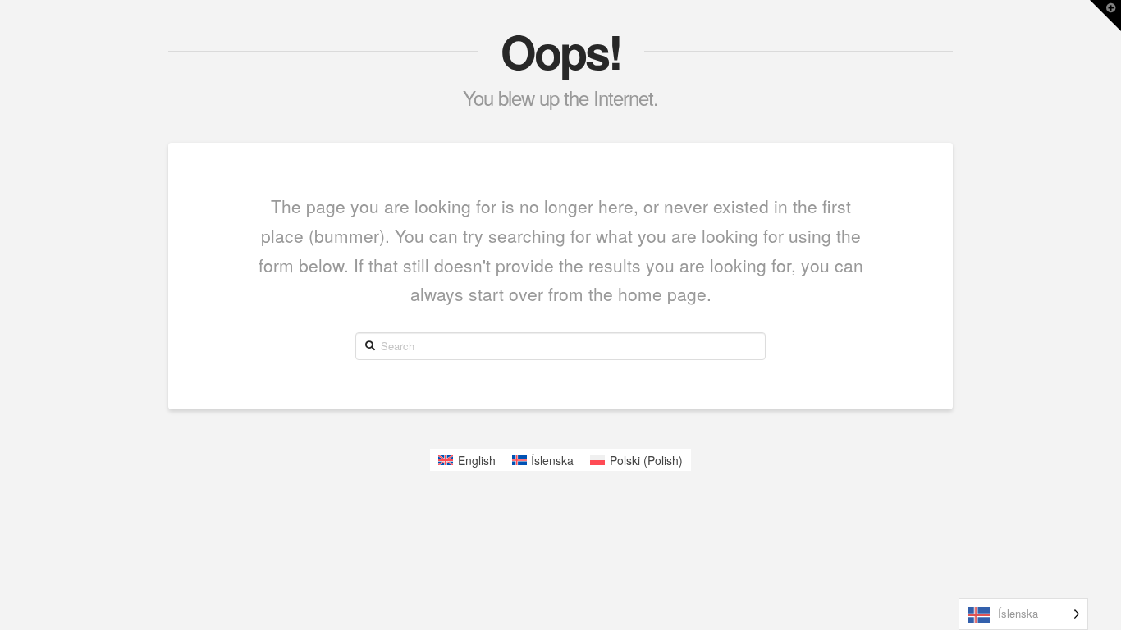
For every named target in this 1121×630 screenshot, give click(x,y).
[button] (1105, 15)
